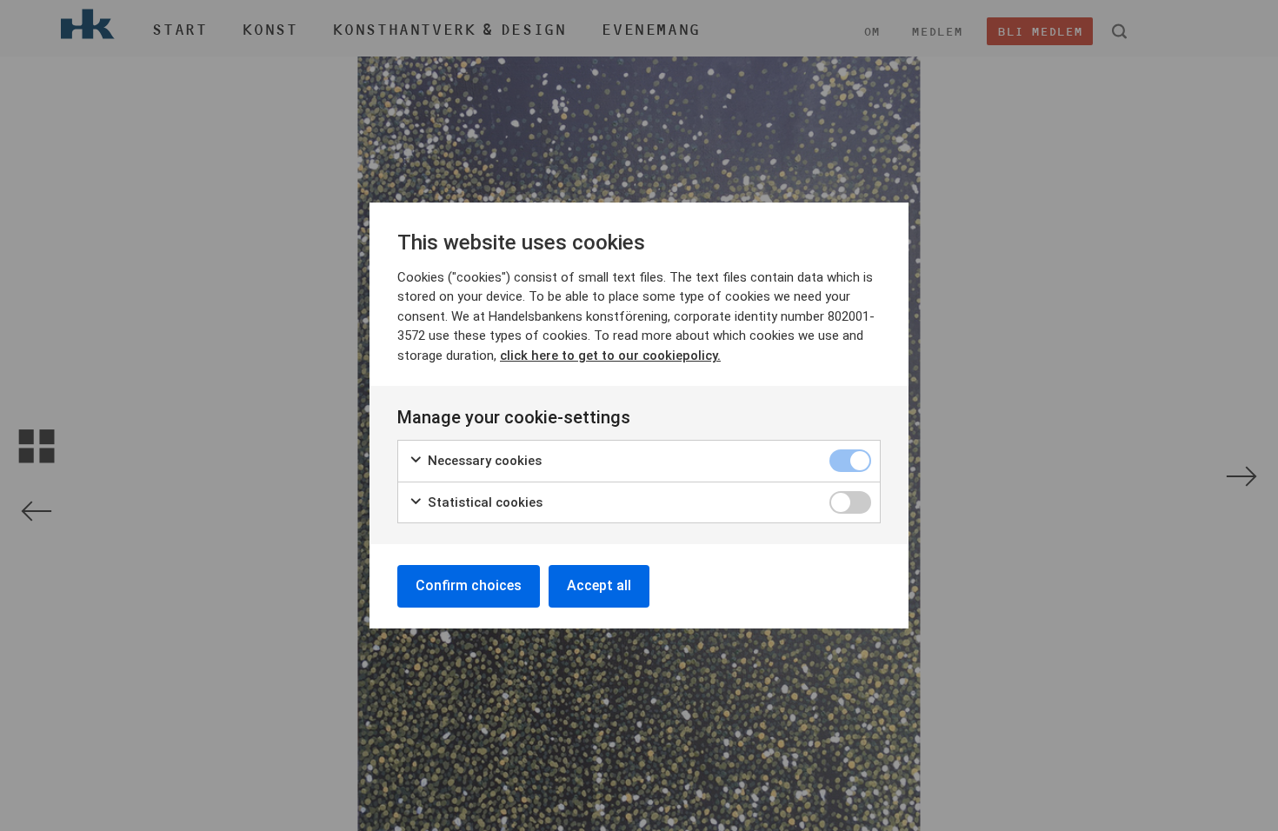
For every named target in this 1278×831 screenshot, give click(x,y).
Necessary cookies (483, 461)
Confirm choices (469, 585)
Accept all (599, 585)
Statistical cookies (483, 502)
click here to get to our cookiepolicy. (610, 355)
